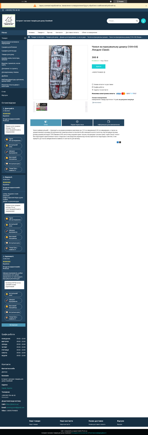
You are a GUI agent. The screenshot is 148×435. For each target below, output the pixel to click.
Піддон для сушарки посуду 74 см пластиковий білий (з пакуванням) (13, 129)
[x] (120, 142)
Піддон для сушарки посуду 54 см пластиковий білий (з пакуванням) (13, 208)
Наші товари (33, 424)
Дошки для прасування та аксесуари (73, 37)
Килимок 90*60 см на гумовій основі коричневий (13, 284)
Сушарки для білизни (9, 47)
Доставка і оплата (72, 32)
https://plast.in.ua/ (12, 404)
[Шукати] (136, 20)
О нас (4, 91)
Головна (31, 32)
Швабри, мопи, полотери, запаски (11, 59)
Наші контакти (65, 424)
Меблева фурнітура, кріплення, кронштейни (13, 80)
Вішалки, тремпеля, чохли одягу (11, 64)
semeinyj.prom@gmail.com (15, 407)
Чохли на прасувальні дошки (97, 37)
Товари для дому (52, 37)
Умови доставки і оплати (97, 424)
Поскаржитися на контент (80, 433)
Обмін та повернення (89, 32)
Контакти (59, 32)
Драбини (5, 76)
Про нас (50, 32)
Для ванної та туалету (10, 68)
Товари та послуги (37, 37)
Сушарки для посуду (9, 51)
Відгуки (5, 95)
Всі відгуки (13, 325)
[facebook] (118, 142)
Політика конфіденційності (97, 433)
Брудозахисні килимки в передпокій (10, 42)
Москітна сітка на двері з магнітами (10, 85)
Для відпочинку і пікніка (10, 72)
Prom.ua (84, 431)
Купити (98, 66)
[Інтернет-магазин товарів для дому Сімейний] (8, 21)
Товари (40, 32)
